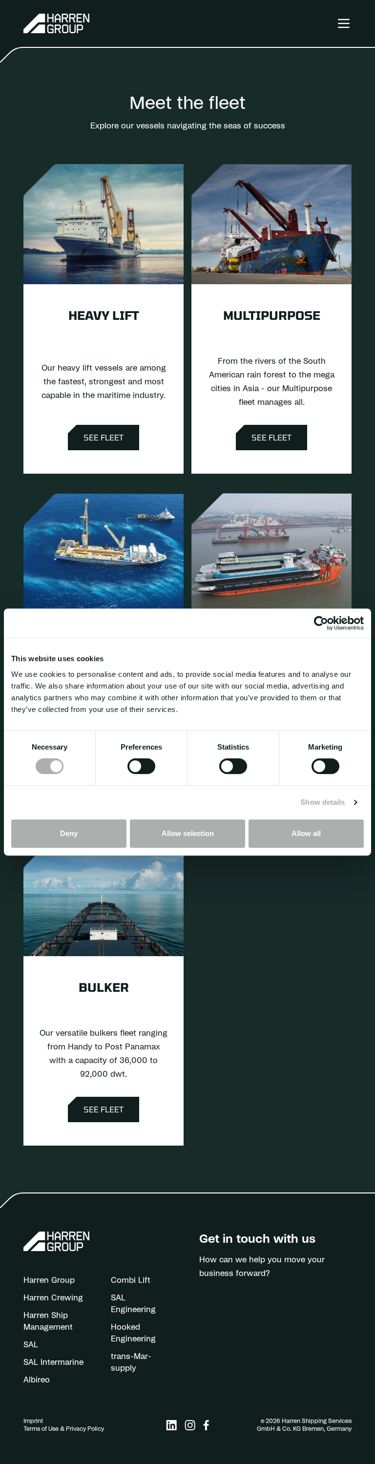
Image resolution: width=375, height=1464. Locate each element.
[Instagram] (190, 1425)
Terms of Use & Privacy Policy (63, 1429)
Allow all (306, 833)
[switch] (141, 766)
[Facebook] (206, 1425)
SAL (30, 1345)
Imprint (33, 1421)
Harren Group (49, 1280)
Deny (69, 833)
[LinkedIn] (171, 1425)
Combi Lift (130, 1280)
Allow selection (188, 833)
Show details (322, 802)
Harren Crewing (53, 1298)
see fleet (103, 437)
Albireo (36, 1380)
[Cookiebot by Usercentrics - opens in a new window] (321, 623)
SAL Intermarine (53, 1362)
